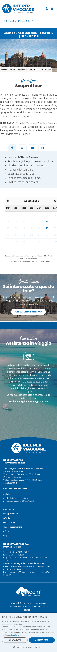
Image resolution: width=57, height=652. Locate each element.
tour (30, 21)
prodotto (12, 21)
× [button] (54, 616)
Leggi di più (15, 635)
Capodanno (8, 509)
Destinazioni (9, 522)
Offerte (6, 518)
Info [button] (5, 531)
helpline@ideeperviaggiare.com (30, 401)
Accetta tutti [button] (41, 640)
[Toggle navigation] (52, 9)
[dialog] (28, 632)
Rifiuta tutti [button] (15, 640)
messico (22, 21)
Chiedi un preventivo (28, 311)
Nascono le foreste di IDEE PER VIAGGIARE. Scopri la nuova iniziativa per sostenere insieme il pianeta (28, 606)
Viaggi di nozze (10, 514)
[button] (5, 42)
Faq (5, 536)
